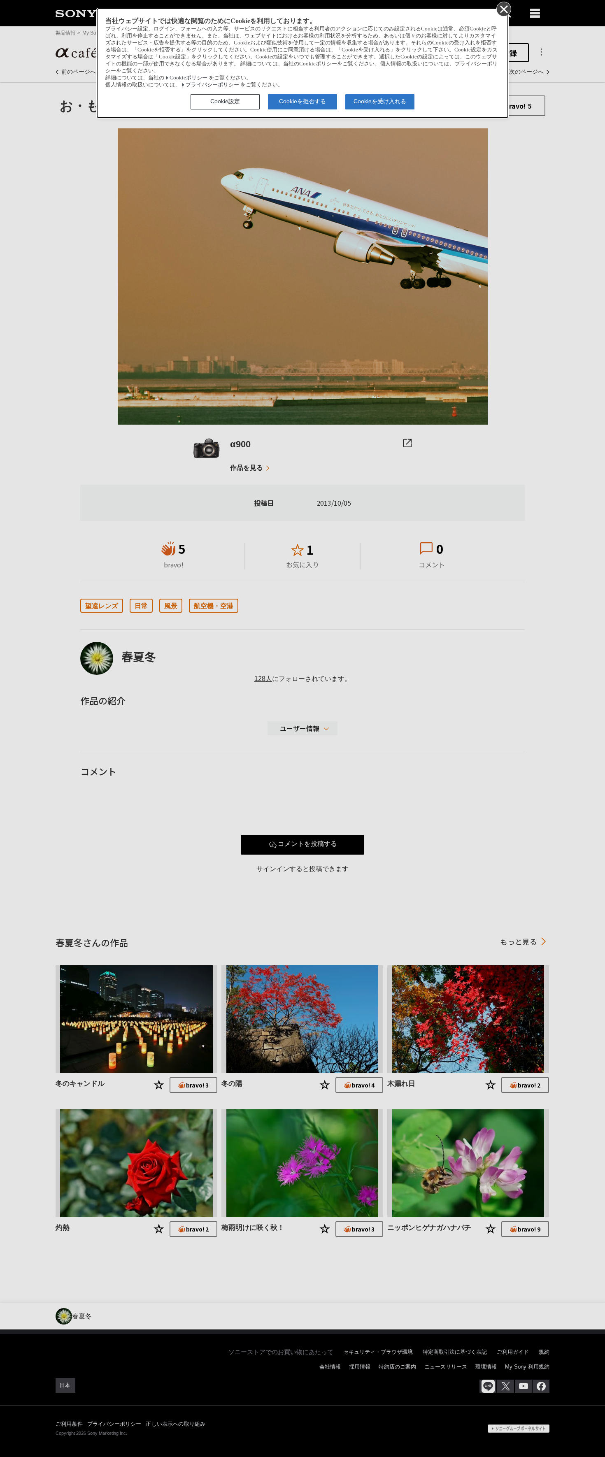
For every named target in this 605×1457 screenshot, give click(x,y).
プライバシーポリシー (212, 85)
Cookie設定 (225, 101)
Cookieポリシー (188, 78)
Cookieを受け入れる (380, 101)
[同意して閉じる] (503, 9)
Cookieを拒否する (302, 101)
